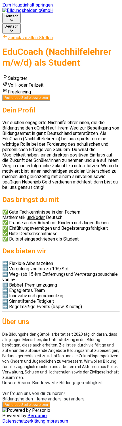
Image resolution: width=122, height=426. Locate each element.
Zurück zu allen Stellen (30, 37)
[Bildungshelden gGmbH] (27, 10)
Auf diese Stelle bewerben (26, 97)
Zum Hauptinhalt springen (27, 5)
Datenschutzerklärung (23, 421)
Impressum (56, 421)
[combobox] (11, 18)
